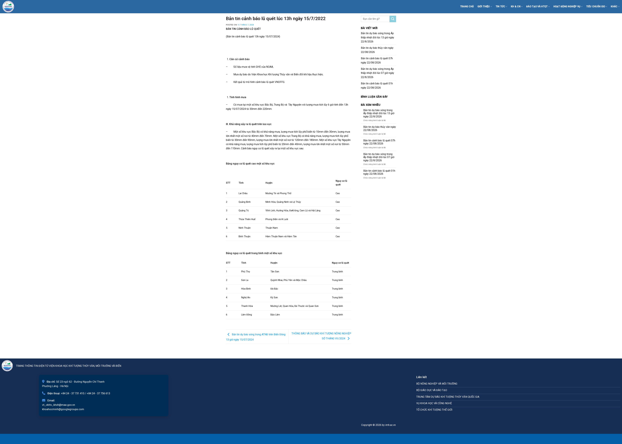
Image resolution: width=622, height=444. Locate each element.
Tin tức (500, 6)
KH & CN (515, 6)
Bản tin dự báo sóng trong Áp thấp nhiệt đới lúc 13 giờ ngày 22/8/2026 (377, 37)
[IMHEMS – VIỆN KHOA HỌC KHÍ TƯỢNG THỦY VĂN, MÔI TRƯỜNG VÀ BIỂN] (10, 6)
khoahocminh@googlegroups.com (63, 409)
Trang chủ (467, 6)
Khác (614, 6)
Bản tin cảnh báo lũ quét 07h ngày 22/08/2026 (377, 60)
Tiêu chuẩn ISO (595, 6)
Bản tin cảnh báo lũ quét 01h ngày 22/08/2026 (377, 85)
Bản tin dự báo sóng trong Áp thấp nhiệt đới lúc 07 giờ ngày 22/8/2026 (377, 73)
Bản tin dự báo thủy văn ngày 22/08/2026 (377, 50)
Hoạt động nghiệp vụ (567, 6)
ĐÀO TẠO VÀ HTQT (536, 6)
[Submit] (393, 19)
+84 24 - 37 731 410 (72, 393)
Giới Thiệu (484, 6)
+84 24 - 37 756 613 (98, 393)
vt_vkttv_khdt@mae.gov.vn (58, 404)
